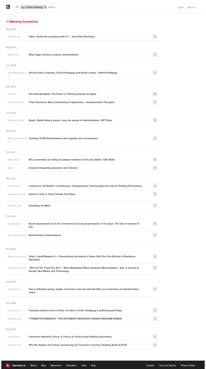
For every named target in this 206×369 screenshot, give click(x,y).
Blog (43, 365)
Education (71, 365)
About (33, 365)
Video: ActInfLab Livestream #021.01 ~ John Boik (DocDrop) (62, 36)
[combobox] (82, 7)
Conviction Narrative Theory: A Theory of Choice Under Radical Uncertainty (70, 336)
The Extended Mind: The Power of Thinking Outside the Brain (62, 93)
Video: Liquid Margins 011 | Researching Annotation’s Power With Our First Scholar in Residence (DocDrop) (82, 258)
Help (93, 365)
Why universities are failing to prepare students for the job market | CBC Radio (72, 159)
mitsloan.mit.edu (16, 120)
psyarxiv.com (15, 185)
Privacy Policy (188, 365)
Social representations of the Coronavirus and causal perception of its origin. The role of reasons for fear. (84, 225)
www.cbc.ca (14, 159)
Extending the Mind (39, 205)
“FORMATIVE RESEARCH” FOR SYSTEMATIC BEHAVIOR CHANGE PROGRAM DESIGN (75, 318)
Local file (12, 93)
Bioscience (56, 365)
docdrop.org (14, 36)
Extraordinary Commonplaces (45, 235)
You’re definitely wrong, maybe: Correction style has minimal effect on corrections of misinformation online (84, 290)
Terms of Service (167, 365)
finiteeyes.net (15, 205)
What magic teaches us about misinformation (54, 54)
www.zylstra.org (16, 102)
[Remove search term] (45, 7)
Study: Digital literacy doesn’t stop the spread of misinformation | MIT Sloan (70, 120)
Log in (181, 7)
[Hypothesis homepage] (10, 7)
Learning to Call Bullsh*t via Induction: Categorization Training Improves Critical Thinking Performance (85, 185)
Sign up (191, 7)
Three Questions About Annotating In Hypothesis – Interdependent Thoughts (71, 102)
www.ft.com (14, 54)
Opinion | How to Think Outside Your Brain (52, 194)
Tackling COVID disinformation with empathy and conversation (63, 138)
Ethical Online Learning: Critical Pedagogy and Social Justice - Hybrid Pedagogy (73, 72)
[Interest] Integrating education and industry (53, 167)
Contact (150, 365)
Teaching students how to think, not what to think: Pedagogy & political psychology (75, 310)
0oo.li (11, 167)
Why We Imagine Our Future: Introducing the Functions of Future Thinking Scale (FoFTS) (78, 344)
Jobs (83, 365)
